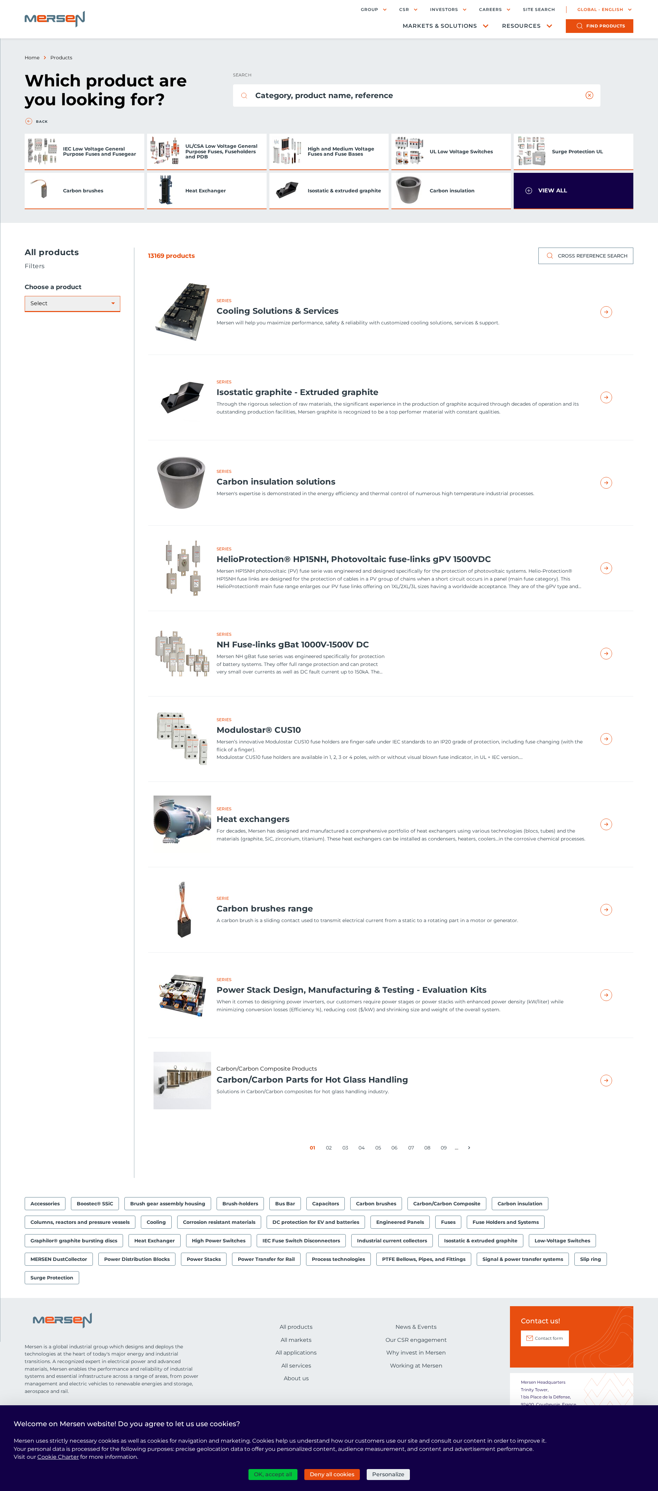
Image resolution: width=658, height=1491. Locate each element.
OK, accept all (273, 1474)
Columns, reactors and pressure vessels (80, 1222)
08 (428, 1149)
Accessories (45, 1204)
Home (32, 57)
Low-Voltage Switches (562, 1241)
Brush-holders (240, 1204)
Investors (444, 9)
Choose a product (53, 287)
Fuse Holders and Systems (506, 1222)
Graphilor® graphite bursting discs (74, 1241)
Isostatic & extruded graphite (344, 191)
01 (314, 1149)
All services (296, 1365)
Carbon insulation (452, 191)
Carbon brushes (83, 191)
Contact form (549, 1338)
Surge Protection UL (577, 151)
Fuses (448, 1222)
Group (369, 9)
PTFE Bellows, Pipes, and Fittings (423, 1259)
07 (412, 1149)
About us (296, 1378)
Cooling (156, 1222)
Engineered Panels (400, 1222)
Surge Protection (52, 1278)
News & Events (416, 1327)
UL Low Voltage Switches (461, 151)
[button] (573, 191)
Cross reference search (592, 256)
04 (362, 1149)
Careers (490, 9)
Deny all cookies (332, 1474)
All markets (296, 1340)
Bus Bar (285, 1204)
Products (61, 57)
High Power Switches (218, 1241)
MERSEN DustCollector (59, 1259)
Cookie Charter (58, 1457)
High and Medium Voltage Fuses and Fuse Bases (341, 151)
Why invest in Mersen (416, 1352)
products (605, 25)
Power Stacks (204, 1259)
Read (614, 312)
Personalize (388, 1474)
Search (242, 74)
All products (296, 1327)
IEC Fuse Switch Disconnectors (301, 1241)
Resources (521, 26)
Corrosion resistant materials (219, 1222)
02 (330, 1149)
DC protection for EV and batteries (315, 1222)
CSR (404, 9)
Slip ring (590, 1259)
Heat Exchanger (205, 191)
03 (346, 1149)
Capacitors (325, 1204)
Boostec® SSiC (95, 1204)
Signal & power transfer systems (523, 1259)
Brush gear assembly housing (167, 1204)
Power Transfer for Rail (266, 1259)
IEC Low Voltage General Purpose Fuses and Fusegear (99, 151)
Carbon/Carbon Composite (446, 1204)
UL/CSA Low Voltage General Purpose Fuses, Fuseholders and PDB (221, 151)
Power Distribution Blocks (137, 1259)
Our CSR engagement (416, 1340)
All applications (296, 1352)
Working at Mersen (416, 1365)
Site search (539, 9)
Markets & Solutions (440, 26)
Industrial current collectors (392, 1241)
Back (42, 122)
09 (445, 1149)
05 (379, 1149)
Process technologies (338, 1259)
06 (395, 1149)
